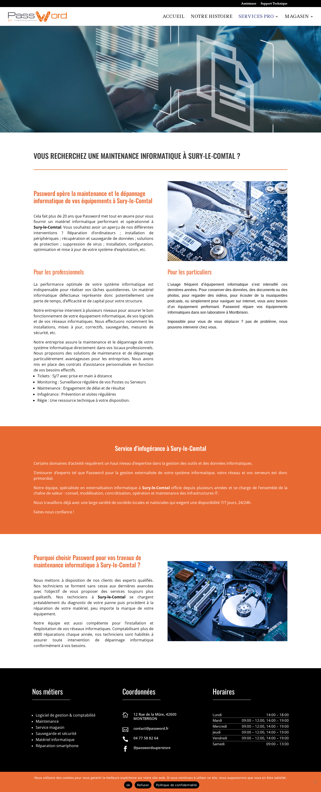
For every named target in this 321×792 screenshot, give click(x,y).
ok (128, 785)
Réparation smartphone (57, 745)
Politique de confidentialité (176, 785)
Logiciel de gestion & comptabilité (65, 715)
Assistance (248, 3)
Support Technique (274, 3)
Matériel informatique (55, 739)
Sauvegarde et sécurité (56, 733)
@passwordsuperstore (152, 747)
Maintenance (47, 721)
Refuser (143, 785)
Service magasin (50, 727)
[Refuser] (315, 782)
